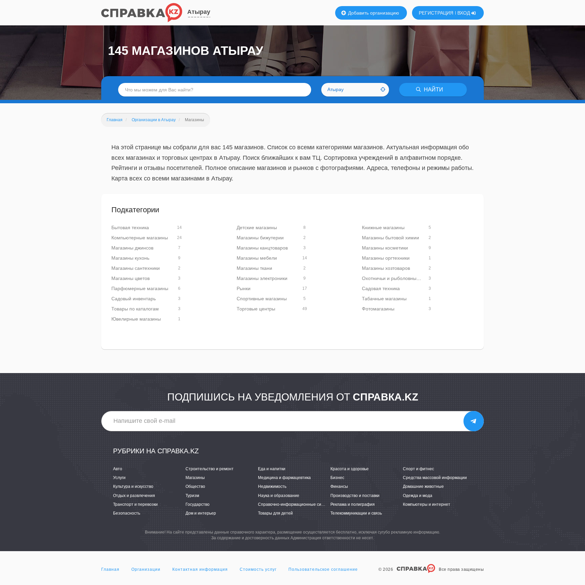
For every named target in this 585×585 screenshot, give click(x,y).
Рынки (244, 288)
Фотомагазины (378, 308)
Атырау (198, 11)
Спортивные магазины (262, 298)
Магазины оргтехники (386, 258)
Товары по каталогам (135, 308)
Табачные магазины (384, 298)
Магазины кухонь (130, 258)
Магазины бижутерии (260, 237)
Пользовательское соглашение (323, 569)
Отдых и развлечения (134, 495)
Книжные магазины (383, 227)
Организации (145, 569)
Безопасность (126, 513)
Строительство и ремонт (210, 469)
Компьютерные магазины (139, 237)
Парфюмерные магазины (139, 288)
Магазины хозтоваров (386, 268)
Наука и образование (278, 495)
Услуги (119, 477)
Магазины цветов (130, 278)
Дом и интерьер (201, 513)
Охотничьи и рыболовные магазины (402, 278)
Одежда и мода (417, 495)
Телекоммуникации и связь (356, 513)
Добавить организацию (373, 13)
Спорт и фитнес (418, 469)
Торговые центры (256, 308)
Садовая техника (381, 288)
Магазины (195, 477)
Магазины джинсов (132, 248)
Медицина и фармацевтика (284, 477)
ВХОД (464, 13)
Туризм (192, 495)
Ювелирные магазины (136, 319)
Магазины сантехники (135, 268)
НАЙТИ (432, 89)
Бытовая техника (130, 227)
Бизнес (337, 477)
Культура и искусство (133, 486)
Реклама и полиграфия (352, 504)
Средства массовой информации (435, 477)
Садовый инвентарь (133, 298)
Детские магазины (257, 227)
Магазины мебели (257, 258)
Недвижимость (272, 486)
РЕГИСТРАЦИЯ (436, 13)
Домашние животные (423, 486)
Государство (198, 504)
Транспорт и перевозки (135, 504)
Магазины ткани (254, 268)
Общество (195, 486)
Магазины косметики (385, 248)
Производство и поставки (355, 495)
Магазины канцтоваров (262, 248)
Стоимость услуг (258, 569)
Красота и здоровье (349, 469)
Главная (110, 569)
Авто (117, 469)
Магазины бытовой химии (390, 237)
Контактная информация (200, 569)
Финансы (339, 486)
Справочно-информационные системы (295, 504)
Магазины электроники (262, 278)
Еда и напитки (271, 469)
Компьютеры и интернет (426, 504)
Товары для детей (275, 513)
